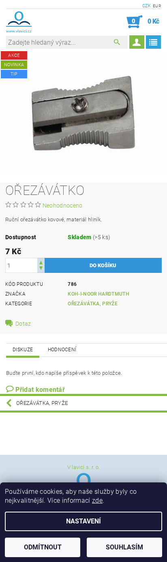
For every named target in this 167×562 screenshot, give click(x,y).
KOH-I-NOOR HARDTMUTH (98, 294)
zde (97, 500)
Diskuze (23, 349)
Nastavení (83, 521)
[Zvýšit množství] (41, 262)
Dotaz (23, 323)
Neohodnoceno (63, 205)
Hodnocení (62, 349)
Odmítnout (43, 547)
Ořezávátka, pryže (92, 304)
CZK (146, 6)
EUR (157, 6)
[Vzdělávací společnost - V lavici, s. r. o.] (19, 21)
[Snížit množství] (41, 269)
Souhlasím (124, 547)
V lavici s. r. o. (83, 467)
